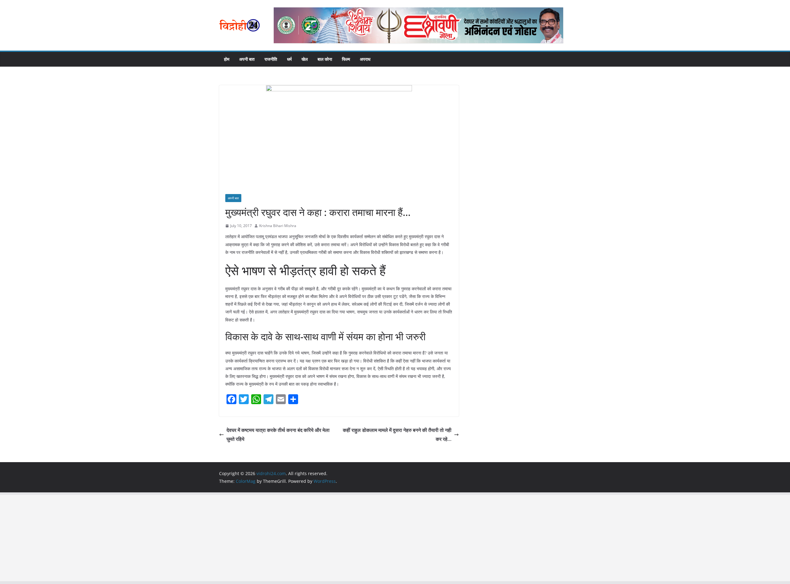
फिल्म (346, 59)
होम (226, 59)
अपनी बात (247, 59)
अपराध (365, 59)
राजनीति (270, 59)
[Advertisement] (185, 538)
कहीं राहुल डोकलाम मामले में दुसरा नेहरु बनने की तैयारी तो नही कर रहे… (397, 434)
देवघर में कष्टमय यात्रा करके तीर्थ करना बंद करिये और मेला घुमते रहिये (278, 434)
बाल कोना (325, 59)
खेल (304, 59)
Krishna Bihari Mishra (277, 225)
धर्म (289, 59)
